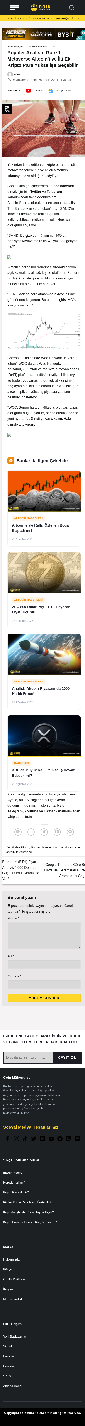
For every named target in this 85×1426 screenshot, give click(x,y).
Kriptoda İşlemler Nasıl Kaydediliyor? (28, 1212)
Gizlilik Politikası (14, 1279)
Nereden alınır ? (14, 1182)
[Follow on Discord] (77, 1139)
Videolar (9, 1346)
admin (17, 74)
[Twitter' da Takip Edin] (33, 1139)
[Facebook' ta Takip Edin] (7, 1139)
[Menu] (14, 8)
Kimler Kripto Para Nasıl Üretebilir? (27, 1202)
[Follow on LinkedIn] (42, 1139)
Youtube (38, 90)
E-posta (14, 976)
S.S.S (7, 1376)
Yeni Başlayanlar (14, 1336)
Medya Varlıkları (14, 1299)
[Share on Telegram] (70, 832)
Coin (52, 46)
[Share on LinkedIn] (57, 832)
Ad (11, 956)
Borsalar (9, 1366)
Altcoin (13, 46)
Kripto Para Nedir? (16, 1192)
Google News (64, 90)
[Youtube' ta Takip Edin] (51, 1139)
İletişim (8, 1289)
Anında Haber (12, 1386)
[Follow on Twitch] (68, 1139)
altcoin (10, 852)
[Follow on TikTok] (25, 1139)
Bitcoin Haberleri (33, 46)
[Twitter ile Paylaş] (44, 832)
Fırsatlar (9, 1356)
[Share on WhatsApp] (18, 832)
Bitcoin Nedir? (12, 1172)
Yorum (13, 918)
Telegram (15, 811)
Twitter (50, 811)
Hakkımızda (11, 1259)
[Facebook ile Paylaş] (31, 832)
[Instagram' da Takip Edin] (16, 1139)
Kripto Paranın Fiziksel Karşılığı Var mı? (30, 1222)
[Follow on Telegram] (60, 1139)
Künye (7, 1269)
